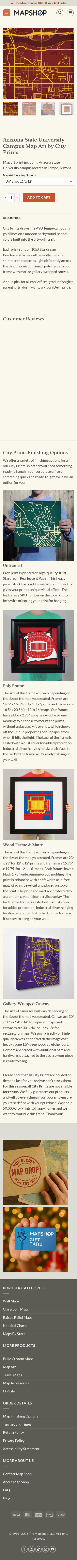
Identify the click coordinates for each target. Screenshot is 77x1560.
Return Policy (13, 1432)
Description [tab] (12, 217)
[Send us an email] (45, 1549)
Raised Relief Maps (17, 1317)
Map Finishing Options (20, 1416)
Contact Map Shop (17, 1474)
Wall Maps (11, 1301)
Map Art (9, 1367)
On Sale (9, 1391)
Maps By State (14, 1334)
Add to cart (38, 197)
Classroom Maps (16, 1309)
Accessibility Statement (21, 1449)
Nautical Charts (15, 1326)
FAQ (6, 1490)
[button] (6, 12)
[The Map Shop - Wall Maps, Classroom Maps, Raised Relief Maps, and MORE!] (30, 13)
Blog (6, 1498)
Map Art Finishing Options (19, 175)
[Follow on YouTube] (52, 1549)
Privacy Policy (13, 1441)
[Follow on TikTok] (38, 1549)
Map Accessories (16, 1383)
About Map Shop (16, 1482)
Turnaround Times (17, 1424)
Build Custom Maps (18, 1359)
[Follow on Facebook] (24, 1549)
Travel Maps (12, 1375)
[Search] (59, 12)
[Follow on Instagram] (31, 1549)
